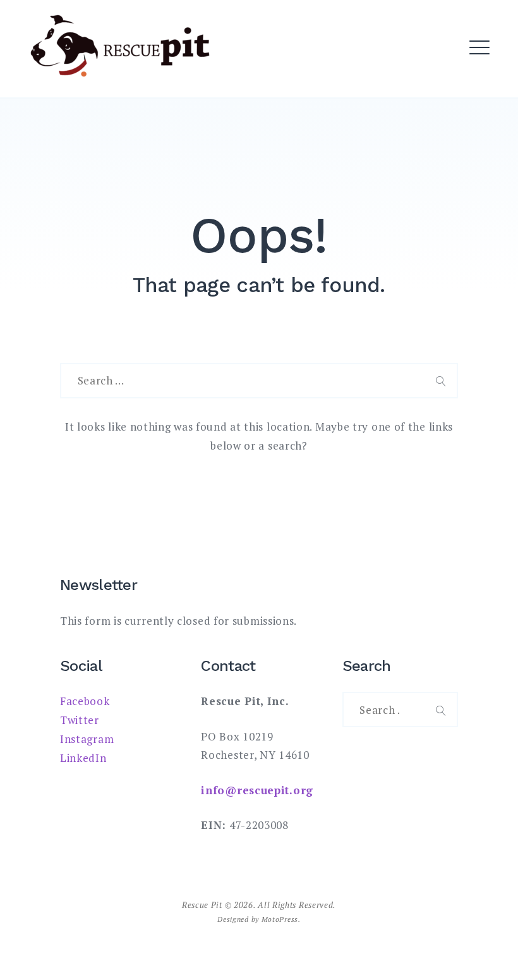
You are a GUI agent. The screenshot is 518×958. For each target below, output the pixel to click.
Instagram (87, 739)
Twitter (79, 720)
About (181, 69)
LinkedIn (83, 758)
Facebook (85, 701)
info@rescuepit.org (257, 790)
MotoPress (280, 919)
